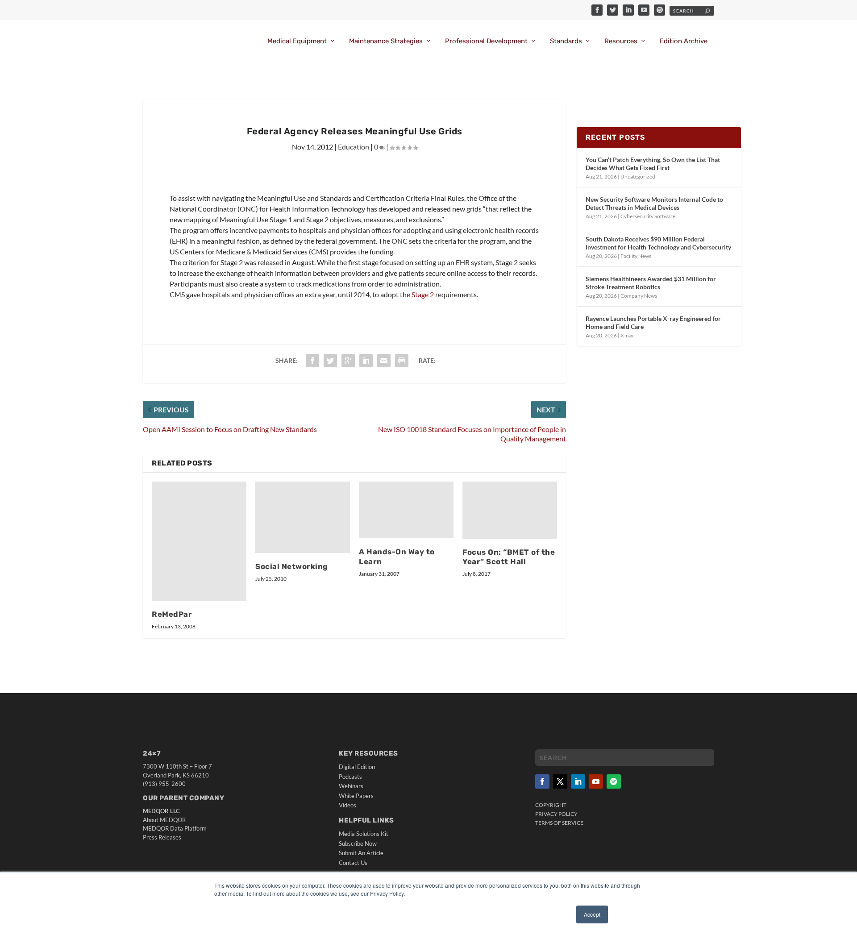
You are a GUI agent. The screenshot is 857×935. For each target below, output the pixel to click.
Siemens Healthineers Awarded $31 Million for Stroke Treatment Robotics (651, 283)
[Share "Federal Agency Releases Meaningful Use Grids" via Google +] (348, 361)
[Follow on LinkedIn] (578, 781)
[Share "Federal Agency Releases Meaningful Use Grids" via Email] (384, 361)
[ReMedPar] (199, 541)
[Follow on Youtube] (596, 781)
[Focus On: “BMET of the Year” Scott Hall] (509, 510)
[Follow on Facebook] (542, 781)
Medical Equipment (297, 41)
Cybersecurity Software (647, 216)
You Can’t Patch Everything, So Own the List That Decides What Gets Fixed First (653, 163)
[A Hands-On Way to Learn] (406, 510)
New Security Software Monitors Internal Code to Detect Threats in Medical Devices (654, 203)
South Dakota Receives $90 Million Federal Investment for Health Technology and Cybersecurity (658, 243)
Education (353, 146)
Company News (638, 295)
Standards (566, 41)
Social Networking (291, 566)
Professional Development (486, 41)
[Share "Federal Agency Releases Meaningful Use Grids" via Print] (402, 361)
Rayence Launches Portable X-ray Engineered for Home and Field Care (653, 322)
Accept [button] (592, 914)
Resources (620, 41)
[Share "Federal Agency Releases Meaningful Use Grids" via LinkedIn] (366, 361)
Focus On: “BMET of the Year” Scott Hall (508, 557)
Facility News (635, 256)
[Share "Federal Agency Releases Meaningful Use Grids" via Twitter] (330, 361)
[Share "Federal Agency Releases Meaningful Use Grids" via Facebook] (312, 361)
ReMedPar (172, 614)
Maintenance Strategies (386, 41)
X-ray (626, 335)
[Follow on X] (560, 781)
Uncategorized (637, 176)
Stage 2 (423, 294)
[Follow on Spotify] (614, 781)
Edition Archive (683, 41)
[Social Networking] (302, 517)
